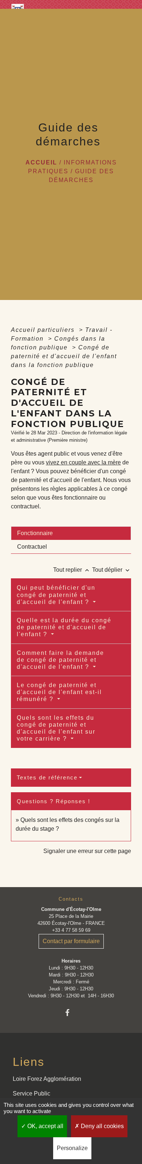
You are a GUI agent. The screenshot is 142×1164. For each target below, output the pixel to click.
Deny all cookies (101, 1126)
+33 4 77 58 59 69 (71, 930)
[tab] (71, 533)
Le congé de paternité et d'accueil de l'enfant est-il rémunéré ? (59, 692)
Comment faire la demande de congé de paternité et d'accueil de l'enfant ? (60, 660)
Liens (28, 1061)
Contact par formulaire (71, 941)
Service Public (31, 1093)
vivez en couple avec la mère (83, 462)
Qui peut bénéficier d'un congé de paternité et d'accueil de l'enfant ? (56, 595)
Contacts (71, 899)
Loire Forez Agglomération (47, 1079)
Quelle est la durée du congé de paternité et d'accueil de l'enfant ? (64, 627)
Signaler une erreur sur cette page (87, 851)
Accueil (41, 162)
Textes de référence (47, 777)
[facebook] (71, 1012)
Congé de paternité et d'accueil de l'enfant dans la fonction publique (64, 356)
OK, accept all (44, 1126)
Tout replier (72, 570)
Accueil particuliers (44, 330)
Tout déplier (111, 570)
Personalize (72, 1148)
